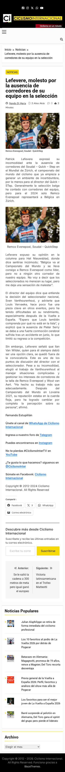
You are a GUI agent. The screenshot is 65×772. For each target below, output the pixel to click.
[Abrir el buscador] (61, 39)
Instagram (45, 443)
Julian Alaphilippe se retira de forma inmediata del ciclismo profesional (38, 625)
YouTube (11, 454)
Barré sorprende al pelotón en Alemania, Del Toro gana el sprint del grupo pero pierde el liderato (40, 717)
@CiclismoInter (16, 466)
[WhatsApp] (37, 8)
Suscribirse (48, 551)
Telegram (46, 435)
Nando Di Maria (17, 103)
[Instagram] (27, 8)
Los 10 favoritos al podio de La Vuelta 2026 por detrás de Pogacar (39, 643)
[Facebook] (23, 8)
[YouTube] (41, 8)
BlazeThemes (32, 766)
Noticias (12, 72)
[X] (32, 8)
